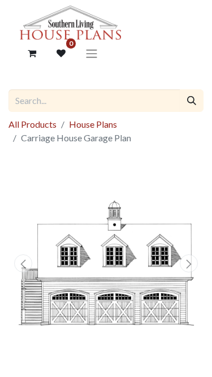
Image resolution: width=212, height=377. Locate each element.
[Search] (192, 100)
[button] (23, 263)
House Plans (93, 124)
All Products (32, 124)
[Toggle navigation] (92, 53)
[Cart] (32, 53)
